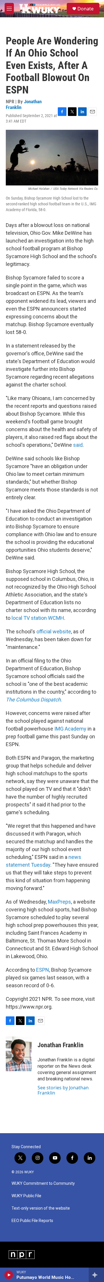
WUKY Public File (26, 1196)
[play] (8, 1275)
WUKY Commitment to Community (43, 1183)
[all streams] (96, 1275)
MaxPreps (59, 902)
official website (53, 631)
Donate (85, 8)
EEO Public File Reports (32, 1221)
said (78, 445)
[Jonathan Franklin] (19, 1054)
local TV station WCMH (38, 618)
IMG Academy (70, 729)
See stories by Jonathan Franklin (63, 1090)
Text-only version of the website (41, 1208)
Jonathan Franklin (60, 1045)
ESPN (42, 970)
